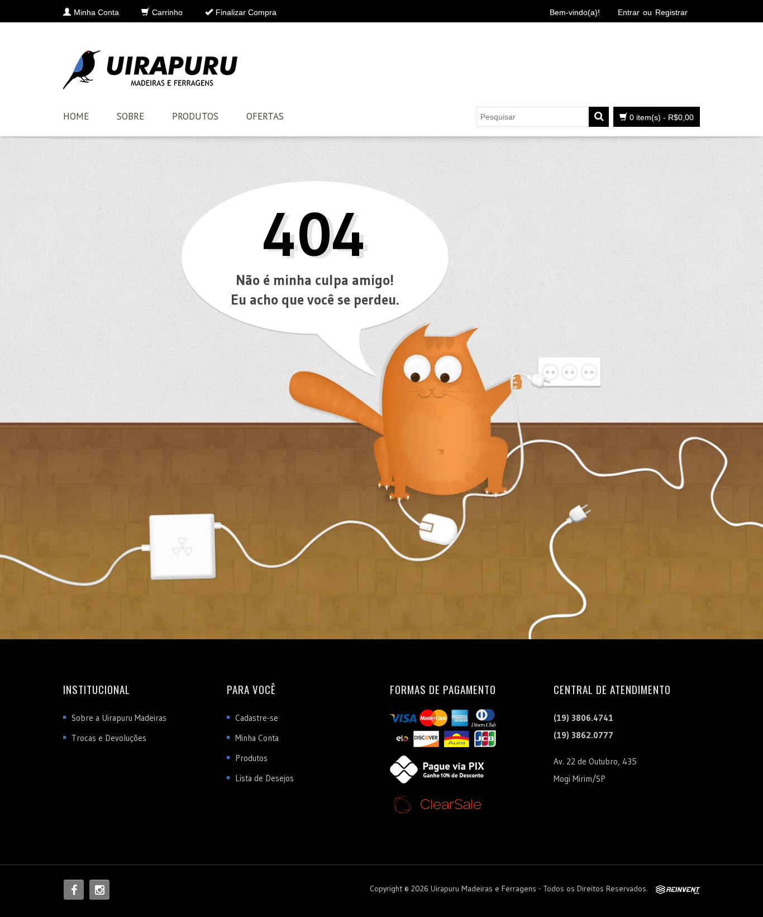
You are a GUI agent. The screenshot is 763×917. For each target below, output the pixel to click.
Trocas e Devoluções (108, 738)
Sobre (130, 116)
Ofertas (265, 116)
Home (76, 116)
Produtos (195, 116)
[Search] (599, 117)
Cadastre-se (256, 717)
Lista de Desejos (264, 778)
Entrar (629, 12)
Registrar (671, 12)
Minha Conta (257, 738)
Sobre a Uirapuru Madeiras (118, 717)
